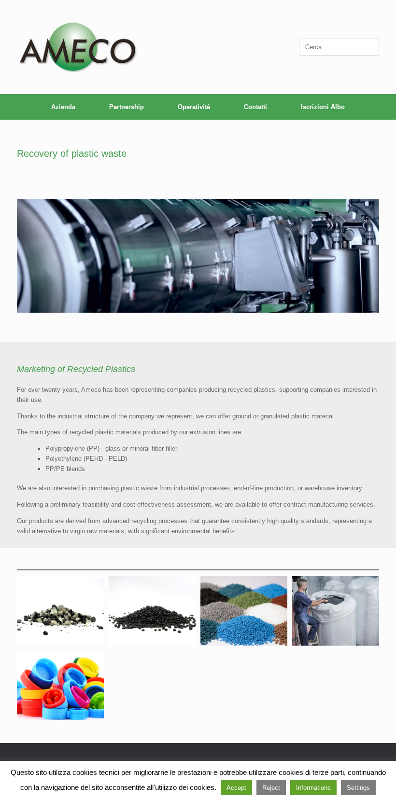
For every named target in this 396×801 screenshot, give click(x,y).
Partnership (126, 106)
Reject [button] (271, 787)
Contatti (255, 106)
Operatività (194, 106)
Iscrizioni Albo (323, 106)
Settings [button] (358, 787)
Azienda (63, 106)
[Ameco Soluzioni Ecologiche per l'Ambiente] (77, 47)
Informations (313, 787)
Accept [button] (236, 787)
